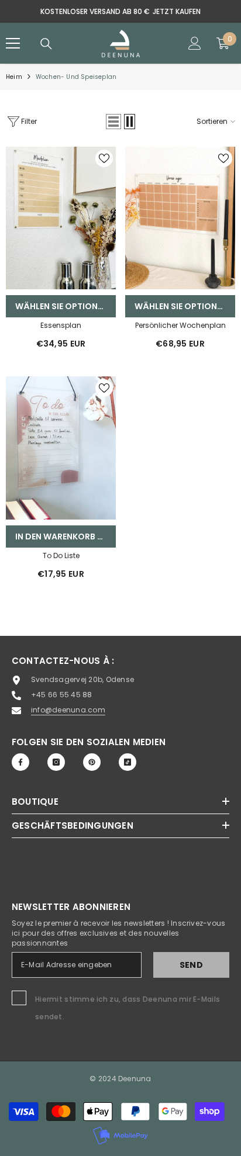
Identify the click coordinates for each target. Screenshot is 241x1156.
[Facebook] (20, 762)
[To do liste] (61, 447)
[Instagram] (56, 762)
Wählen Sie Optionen (61, 306)
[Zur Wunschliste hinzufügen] (104, 158)
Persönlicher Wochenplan (180, 325)
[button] (113, 121)
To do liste (61, 555)
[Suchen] (46, 44)
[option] (120, 11)
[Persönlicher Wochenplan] (180, 218)
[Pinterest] (92, 762)
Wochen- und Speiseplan (76, 76)
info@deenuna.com (68, 710)
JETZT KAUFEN (177, 11)
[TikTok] (127, 762)
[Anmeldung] (194, 43)
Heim (14, 76)
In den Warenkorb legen (65, 536)
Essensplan (60, 325)
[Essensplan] (61, 218)
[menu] (13, 43)
